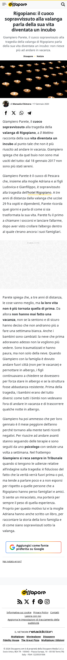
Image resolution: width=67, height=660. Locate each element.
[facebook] (33, 601)
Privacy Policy (40, 612)
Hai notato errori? (12, 561)
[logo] (17, 4)
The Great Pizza (30, 640)
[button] (6, 113)
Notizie (40, 56)
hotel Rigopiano (39, 192)
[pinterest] (40, 601)
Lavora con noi (33, 616)
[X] (26, 601)
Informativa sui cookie (19, 612)
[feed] (19, 601)
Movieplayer (34, 636)
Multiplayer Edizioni (52, 640)
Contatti (54, 612)
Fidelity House (11, 640)
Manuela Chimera (22, 103)
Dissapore (28, 56)
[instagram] (47, 601)
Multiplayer (18, 636)
